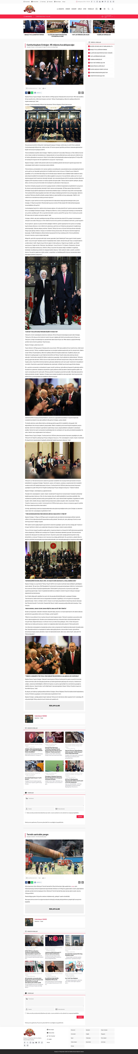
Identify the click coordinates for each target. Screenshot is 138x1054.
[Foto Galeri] (97, 8)
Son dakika (51, 744)
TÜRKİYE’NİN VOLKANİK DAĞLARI (44, 15)
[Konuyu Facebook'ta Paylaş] (26, 93)
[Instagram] (97, 1)
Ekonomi (30, 973)
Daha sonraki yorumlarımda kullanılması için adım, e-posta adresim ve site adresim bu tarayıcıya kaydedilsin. (53, 812)
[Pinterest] (105, 1)
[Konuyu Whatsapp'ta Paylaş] (32, 93)
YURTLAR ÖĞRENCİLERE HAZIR (57, 34)
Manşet (32, 47)
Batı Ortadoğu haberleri (70, 744)
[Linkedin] (100, 1)
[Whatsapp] (108, 1)
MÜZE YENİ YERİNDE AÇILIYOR (103, 34)
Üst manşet (77, 774)
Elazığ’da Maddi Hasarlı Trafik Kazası (33, 778)
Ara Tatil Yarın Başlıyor (71, 978)
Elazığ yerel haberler (29, 744)
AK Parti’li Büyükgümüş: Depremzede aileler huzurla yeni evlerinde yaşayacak (74, 781)
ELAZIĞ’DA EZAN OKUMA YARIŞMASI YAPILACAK (51, 979)
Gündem (37, 744)
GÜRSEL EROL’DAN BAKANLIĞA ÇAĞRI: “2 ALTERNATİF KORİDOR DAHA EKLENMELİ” (33, 750)
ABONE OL (39, 92)
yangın (73, 886)
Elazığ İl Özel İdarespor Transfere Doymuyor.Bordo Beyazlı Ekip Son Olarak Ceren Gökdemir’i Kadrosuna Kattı (53, 750)
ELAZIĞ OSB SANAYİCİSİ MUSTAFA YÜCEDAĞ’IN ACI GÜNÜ (34, 35)
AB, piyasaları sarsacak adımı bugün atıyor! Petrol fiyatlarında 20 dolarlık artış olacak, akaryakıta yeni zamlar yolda (34, 980)
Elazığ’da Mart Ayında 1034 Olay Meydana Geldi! (73, 954)
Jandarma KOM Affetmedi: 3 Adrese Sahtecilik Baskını (53, 953)
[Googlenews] (113, 1)
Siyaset (26, 745)
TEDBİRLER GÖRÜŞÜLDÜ (80, 34)
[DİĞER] (105, 8)
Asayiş (46, 947)
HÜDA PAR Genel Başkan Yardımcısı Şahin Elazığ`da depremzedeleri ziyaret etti (33, 952)
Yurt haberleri (32, 774)
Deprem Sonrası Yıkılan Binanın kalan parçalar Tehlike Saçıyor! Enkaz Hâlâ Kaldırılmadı (73, 752)
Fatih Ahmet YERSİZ (41, 716)
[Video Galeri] (101, 8)
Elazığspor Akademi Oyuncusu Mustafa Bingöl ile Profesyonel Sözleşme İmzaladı (53, 778)
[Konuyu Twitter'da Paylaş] (29, 93)
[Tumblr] (111, 1)
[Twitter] (94, 1)
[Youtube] (102, 1)
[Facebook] (92, 1)
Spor (55, 744)
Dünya (77, 744)
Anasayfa (29, 47)
